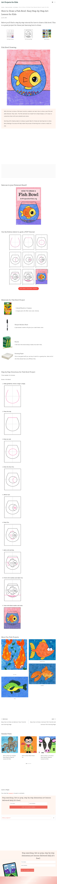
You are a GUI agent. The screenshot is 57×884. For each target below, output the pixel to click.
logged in (10, 793)
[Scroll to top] (54, 879)
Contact (12, 877)
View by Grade (8, 7)
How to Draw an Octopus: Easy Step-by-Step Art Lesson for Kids (9, 757)
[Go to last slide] (3, 749)
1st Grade (15, 7)
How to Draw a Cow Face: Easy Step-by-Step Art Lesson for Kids (47, 757)
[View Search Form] (55, 2)
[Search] (53, 818)
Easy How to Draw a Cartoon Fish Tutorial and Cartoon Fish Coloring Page (43, 722)
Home (2, 7)
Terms (17, 877)
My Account (35, 877)
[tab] (26, 763)
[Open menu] (52, 2)
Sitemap (29, 877)
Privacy (23, 877)
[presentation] (9, 744)
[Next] (54, 749)
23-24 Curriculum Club (45, 877)
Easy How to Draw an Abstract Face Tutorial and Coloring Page (13, 722)
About (7, 877)
